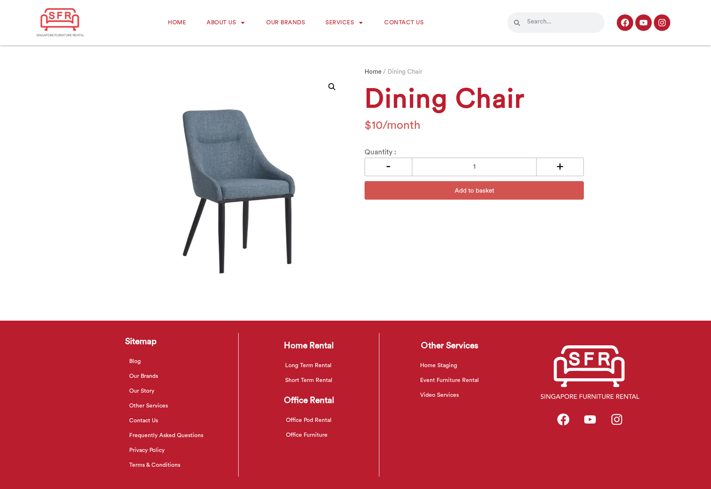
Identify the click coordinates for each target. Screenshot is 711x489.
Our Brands (285, 23)
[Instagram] (662, 22)
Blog (135, 361)
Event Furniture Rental (449, 380)
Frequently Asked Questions (166, 435)
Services (339, 23)
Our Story (141, 391)
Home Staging (438, 365)
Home (177, 23)
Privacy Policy (147, 450)
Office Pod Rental (309, 420)
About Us (221, 23)
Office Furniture (307, 435)
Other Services (148, 406)
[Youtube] (643, 22)
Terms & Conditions (154, 465)
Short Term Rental (308, 380)
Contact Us (403, 23)
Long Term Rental (308, 365)
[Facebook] (625, 22)
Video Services (439, 395)
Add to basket (474, 191)
